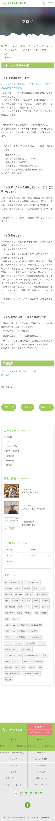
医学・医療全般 (6, 387)
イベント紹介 (12, 446)
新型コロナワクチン (12, 674)
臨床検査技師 (10, 607)
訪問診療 (8, 589)
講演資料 (8, 680)
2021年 (34, 555)
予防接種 (18, 595)
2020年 (9, 561)
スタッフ (18, 643)
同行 (23, 668)
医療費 (36, 601)
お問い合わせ (26, 649)
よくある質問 (30, 643)
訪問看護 (15, 601)
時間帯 (44, 613)
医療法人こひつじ (11, 649)
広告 (40, 668)
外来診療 (10, 460)
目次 (7, 601)
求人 (46, 655)
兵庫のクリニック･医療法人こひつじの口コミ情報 (23, 625)
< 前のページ (9, 407)
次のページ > (46, 407)
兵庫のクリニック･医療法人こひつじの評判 (21, 631)
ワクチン (8, 595)
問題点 (19, 613)
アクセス (41, 643)
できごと (10, 441)
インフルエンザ (39, 589)
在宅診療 (10, 456)
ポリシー (15, 619)
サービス (8, 643)
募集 (36, 613)
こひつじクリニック (32, 582)
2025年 (9, 550)
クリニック (26, 601)
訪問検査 (45, 601)
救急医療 (8, 668)
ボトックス (29, 595)
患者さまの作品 (42, 595)
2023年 (34, 550)
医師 (20, 607)
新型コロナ (9, 613)
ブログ (36, 607)
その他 (9, 437)
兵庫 (7, 619)
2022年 (9, 555)
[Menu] (50, 3)
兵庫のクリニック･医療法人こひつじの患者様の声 (23, 637)
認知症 (9, 465)
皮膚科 (17, 589)
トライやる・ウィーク (31, 674)
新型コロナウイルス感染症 (33, 661)
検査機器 (27, 589)
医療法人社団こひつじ (33, 655)
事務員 (7, 661)
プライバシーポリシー (13, 655)
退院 (16, 668)
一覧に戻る (27, 407)
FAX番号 (28, 613)
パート (27, 607)
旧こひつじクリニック (13, 582)
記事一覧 (45, 607)
